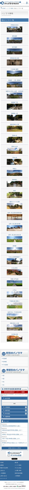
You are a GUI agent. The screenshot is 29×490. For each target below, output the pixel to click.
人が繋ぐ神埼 (18, 470)
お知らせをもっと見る (14, 448)
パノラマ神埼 (10, 8)
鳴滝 (14, 190)
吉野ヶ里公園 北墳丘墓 (14, 235)
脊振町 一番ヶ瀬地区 (14, 80)
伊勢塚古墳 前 (14, 25)
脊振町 (4, 358)
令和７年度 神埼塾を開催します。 (11, 438)
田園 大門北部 (14, 279)
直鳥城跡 (14, 36)
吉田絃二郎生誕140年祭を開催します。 (13, 434)
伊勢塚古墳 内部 (14, 58)
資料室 (2, 465)
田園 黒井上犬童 (14, 323)
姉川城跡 (14, 47)
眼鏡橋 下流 (14, 102)
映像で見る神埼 (4, 467)
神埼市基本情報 (18, 473)
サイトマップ (3, 478)
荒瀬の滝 (14, 135)
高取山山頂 (14, 146)
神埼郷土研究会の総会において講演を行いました (14, 443)
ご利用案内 (3, 473)
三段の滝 (14, 157)
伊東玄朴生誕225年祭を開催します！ (12, 430)
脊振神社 (14, 179)
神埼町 (4, 361)
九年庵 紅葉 (14, 334)
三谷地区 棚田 (14, 69)
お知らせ (2, 470)
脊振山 (14, 168)
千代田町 (5, 364)
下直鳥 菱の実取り (14, 301)
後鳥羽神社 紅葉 (14, 124)
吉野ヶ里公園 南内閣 (14, 223)
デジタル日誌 (18, 467)
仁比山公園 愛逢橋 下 (14, 257)
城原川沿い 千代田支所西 (14, 312)
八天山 (14, 290)
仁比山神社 (14, 268)
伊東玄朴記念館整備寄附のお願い (11, 426)
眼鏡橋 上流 (14, 113)
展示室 (16, 462)
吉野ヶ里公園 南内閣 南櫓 (14, 212)
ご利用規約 (17, 475)
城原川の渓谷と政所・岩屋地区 (14, 91)
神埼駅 (14, 246)
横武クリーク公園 (14, 201)
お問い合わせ (3, 475)
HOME (3, 8)
